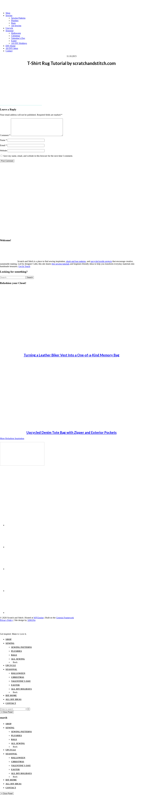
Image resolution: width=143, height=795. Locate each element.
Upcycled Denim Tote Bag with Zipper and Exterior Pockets (71, 432)
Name (3, 140)
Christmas (17, 677)
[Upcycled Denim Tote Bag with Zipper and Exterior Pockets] (25, 426)
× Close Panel (7, 712)
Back (15, 662)
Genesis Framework (65, 617)
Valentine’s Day (21, 681)
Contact (11, 703)
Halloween (18, 673)
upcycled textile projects (101, 261)
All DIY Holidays (21, 689)
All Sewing (18, 659)
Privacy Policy (6, 620)
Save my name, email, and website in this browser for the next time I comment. (38, 156)
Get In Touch (24, 266)
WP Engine (39, 617)
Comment (5, 135)
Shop (9, 639)
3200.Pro (31, 620)
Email (3, 145)
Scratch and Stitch (71, 3)
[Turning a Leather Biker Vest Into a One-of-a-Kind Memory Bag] (25, 349)
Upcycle (11, 665)
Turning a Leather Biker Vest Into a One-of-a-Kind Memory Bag (71, 355)
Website (3, 150)
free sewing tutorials (60, 264)
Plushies (16, 651)
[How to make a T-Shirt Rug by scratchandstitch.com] (22, 465)
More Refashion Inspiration (12, 438)
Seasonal (11, 669)
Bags (14, 655)
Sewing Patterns (21, 647)
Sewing (10, 643)
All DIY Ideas (14, 699)
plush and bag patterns (76, 261)
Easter (15, 685)
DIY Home (11, 695)
